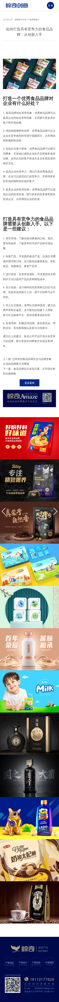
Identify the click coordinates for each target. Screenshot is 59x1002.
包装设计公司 (21, 19)
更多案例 (29, 382)
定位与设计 (43, 950)
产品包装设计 (33, 19)
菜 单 (50, 5)
